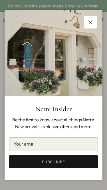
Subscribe (53, 162)
